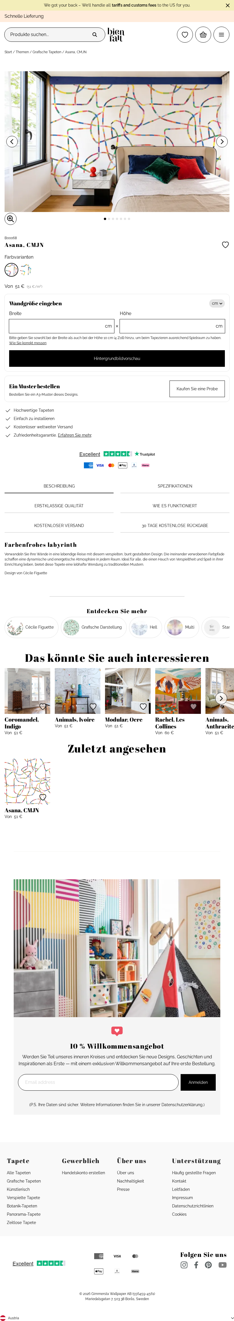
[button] (185, 35)
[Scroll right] (221, 698)
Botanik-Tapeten (22, 1206)
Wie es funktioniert (175, 506)
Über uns (125, 1173)
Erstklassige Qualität (59, 506)
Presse (123, 1189)
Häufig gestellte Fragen (194, 1173)
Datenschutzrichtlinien (192, 1206)
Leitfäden (181, 1189)
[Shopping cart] (203, 35)
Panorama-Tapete (24, 1214)
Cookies (179, 1214)
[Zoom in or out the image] (11, 219)
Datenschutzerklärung (182, 1104)
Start (8, 52)
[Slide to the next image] (222, 141)
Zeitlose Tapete (21, 1222)
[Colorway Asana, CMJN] (11, 270)
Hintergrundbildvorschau (117, 358)
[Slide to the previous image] (12, 141)
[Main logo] (117, 34)
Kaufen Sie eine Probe (197, 389)
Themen (22, 52)
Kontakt (179, 1181)
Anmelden (198, 1082)
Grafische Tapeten (47, 52)
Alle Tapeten (19, 1173)
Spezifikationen (175, 486)
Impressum (182, 1197)
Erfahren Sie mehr (74, 435)
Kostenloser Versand (59, 525)
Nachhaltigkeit (130, 1181)
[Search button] (95, 34)
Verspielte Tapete (23, 1197)
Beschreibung (59, 486)
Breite (60, 320)
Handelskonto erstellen (83, 1173)
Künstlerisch (18, 1189)
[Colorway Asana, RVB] (25, 270)
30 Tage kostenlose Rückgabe (175, 525)
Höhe (171, 320)
